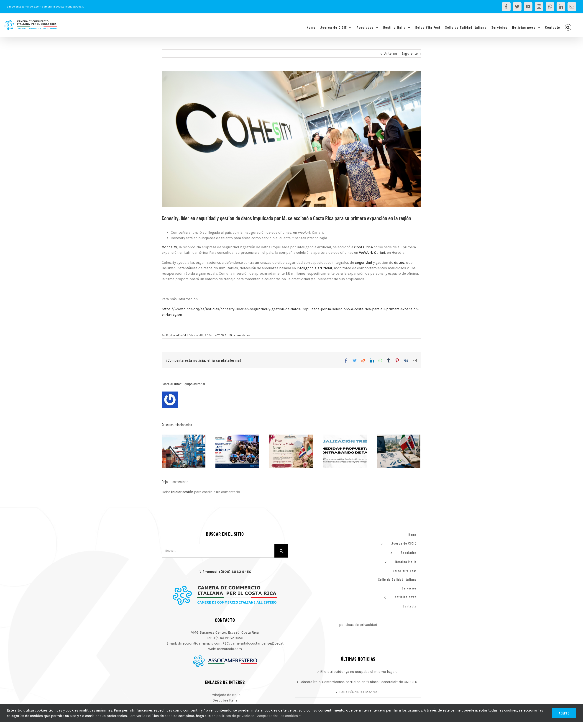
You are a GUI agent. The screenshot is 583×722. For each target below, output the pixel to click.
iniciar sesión (182, 492)
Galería (189, 451)
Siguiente (410, 53)
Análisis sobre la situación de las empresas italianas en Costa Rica (393, 451)
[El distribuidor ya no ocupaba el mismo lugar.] (183, 451)
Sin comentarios (239, 335)
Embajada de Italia (225, 695)
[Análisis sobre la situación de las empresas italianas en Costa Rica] (398, 451)
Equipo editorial (176, 335)
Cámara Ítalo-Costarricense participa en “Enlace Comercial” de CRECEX (232, 451)
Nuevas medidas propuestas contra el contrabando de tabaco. (339, 451)
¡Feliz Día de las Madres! (285, 451)
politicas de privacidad (358, 624)
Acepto (564, 713)
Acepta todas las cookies (278, 716)
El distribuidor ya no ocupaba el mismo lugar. (178, 451)
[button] (568, 27)
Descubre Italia (225, 700)
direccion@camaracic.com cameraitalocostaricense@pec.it (45, 6)
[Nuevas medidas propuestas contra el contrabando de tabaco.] (345, 451)
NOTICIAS (220, 335)
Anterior (390, 53)
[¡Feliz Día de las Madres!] (291, 451)
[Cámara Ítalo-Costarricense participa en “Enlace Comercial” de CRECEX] (237, 451)
